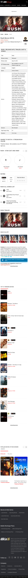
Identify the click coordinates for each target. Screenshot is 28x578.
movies (1, 5)
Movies (6, 34)
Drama (6, 40)
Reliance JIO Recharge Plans (7, 531)
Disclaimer (3, 572)
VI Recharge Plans (19, 531)
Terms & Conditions (12, 569)
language (14, 5)
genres (18, 5)
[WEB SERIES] (10, 5)
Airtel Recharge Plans (5, 528)
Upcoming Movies (13, 512)
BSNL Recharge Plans (17, 528)
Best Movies (21, 512)
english (3, 453)
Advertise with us (18, 566)
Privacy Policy (21, 569)
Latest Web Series (5, 515)
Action (2, 40)
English (2, 42)
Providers (23, 5)
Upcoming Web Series (15, 515)
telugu (10, 453)
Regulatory (3, 569)
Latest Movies (4, 512)
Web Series (7, 5)
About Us (3, 566)
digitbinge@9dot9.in (5, 264)
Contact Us (9, 566)
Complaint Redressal (12, 572)
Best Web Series (4, 519)
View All (2, 448)
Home (2, 34)
